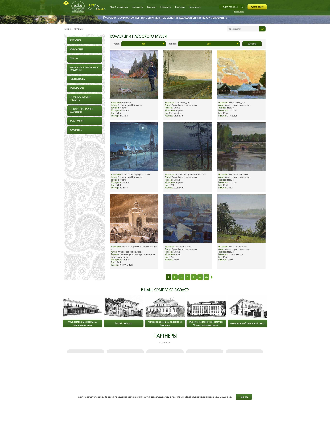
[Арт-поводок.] (97, 7)
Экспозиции (137, 7)
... (200, 277)
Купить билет (257, 6)
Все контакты (239, 12)
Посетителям (195, 7)
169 (206, 277)
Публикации (165, 7)
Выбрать (252, 43)
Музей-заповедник (119, 7)
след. (212, 277)
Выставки (151, 7)
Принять (244, 396)
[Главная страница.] (78, 7)
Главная (68, 29)
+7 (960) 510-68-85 (229, 7)
